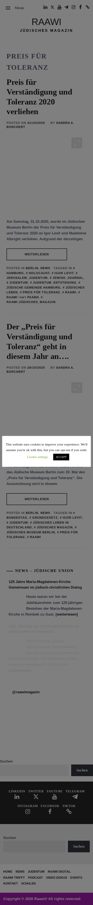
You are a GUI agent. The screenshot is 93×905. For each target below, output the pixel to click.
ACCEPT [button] (61, 457)
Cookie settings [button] (37, 457)
